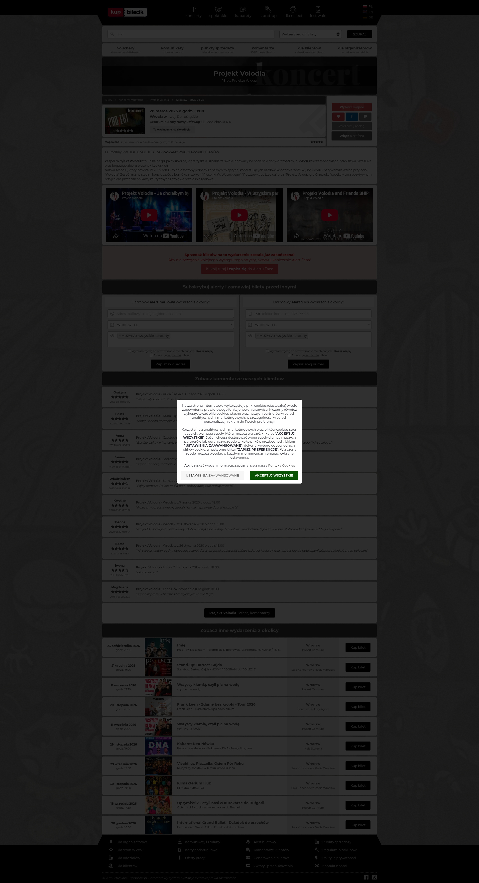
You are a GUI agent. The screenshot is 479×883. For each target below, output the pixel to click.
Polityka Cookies (281, 465)
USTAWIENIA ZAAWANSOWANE (212, 475)
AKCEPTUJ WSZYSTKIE (274, 475)
